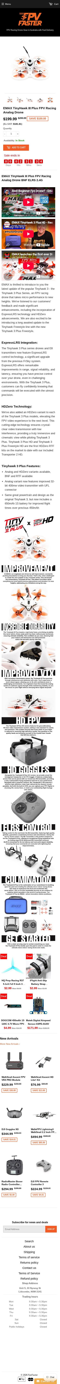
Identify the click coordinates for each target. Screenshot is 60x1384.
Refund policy (29, 1278)
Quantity (7, 128)
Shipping (29, 1252)
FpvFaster (33, 1375)
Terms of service (29, 1257)
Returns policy (29, 1262)
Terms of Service (29, 1273)
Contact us (29, 1268)
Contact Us (46, 1381)
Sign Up (51, 1229)
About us (29, 1246)
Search (29, 1241)
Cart (55, 4)
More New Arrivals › (10, 1044)
